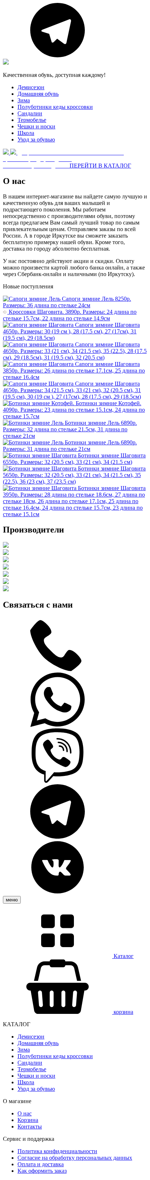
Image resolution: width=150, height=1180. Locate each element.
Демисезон (30, 87)
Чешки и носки (36, 126)
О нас (24, 1113)
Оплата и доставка (40, 1164)
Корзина (27, 1120)
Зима (23, 100)
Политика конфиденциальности (57, 1151)
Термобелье (31, 120)
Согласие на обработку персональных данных (74, 1158)
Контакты (29, 1126)
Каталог (123, 956)
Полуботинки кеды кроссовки (55, 107)
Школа (25, 133)
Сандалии (29, 113)
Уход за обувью (36, 139)
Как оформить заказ (42, 1171)
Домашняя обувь (38, 94)
